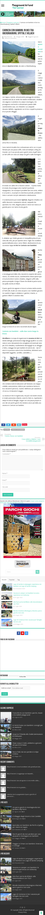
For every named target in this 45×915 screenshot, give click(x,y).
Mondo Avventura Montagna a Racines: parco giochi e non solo (27, 886)
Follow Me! (22, 676)
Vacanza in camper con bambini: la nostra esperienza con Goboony (25, 868)
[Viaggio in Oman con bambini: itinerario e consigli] (5, 846)
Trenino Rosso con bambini (14, 435)
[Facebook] (18, 633)
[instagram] (26, 633)
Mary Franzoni (8, 37)
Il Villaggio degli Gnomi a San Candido (26, 816)
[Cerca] (37, 572)
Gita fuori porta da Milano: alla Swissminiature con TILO (24, 877)
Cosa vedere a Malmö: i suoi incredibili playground (31, 439)
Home (4, 22)
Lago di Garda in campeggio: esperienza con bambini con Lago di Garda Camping (27, 860)
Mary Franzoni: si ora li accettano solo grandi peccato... (24, 767)
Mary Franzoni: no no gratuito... (16, 787)
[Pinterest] (22, 633)
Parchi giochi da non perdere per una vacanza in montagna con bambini (26, 835)
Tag (18, 580)
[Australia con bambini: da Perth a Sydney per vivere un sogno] (5, 828)
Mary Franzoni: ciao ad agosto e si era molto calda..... (23, 780)
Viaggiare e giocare (13, 22)
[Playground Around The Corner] (22, 5)
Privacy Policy (22, 912)
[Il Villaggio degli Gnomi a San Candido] (5, 819)
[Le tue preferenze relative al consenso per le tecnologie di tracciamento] (41, 913)
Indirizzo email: (6, 688)
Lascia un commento (10, 38)
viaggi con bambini (18, 429)
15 (24, 848)
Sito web (5, 487)
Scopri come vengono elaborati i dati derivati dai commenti (22, 501)
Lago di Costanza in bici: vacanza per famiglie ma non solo (26, 895)
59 (24, 811)
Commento (6, 454)
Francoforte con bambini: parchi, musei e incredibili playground (27, 714)
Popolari (12, 580)
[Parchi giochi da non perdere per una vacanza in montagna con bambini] (5, 837)
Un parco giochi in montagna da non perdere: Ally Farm (26, 808)
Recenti (4, 580)
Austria (6, 429)
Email (4, 480)
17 (26, 829)
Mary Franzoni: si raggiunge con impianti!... (20, 773)
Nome (4, 473)
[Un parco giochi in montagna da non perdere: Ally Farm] (5, 810)
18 (24, 818)
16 (24, 838)
